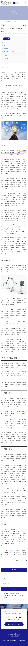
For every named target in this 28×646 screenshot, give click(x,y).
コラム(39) (6, 583)
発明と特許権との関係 (8, 52)
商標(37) (12, 593)
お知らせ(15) (6, 574)
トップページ (3, 21)
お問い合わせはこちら (14, 624)
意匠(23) (19, 593)
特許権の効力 (5, 58)
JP (14, 2)
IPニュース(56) (7, 578)
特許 (25, 25)
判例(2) (6, 597)
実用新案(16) (7, 595)
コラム (3, 25)
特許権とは (5, 55)
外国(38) (21, 595)
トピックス (10, 21)
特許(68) (6, 593)
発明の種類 (5, 48)
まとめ (4, 61)
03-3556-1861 (14, 617)
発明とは (4, 45)
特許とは (4, 42)
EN (17, 2)
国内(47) (14, 595)
